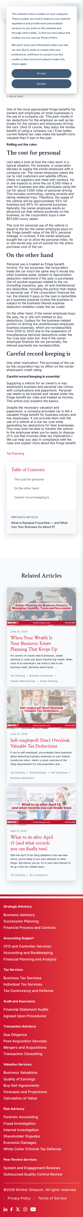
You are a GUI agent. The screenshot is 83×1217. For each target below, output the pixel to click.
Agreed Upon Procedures (24, 1016)
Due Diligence (15, 1035)
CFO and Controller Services (27, 946)
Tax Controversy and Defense (28, 991)
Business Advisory (19, 915)
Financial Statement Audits (25, 1009)
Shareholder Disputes (21, 1136)
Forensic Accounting (20, 1117)
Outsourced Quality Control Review (33, 1174)
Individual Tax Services (22, 984)
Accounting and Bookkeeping (28, 953)
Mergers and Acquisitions (25, 1047)
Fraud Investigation (19, 1123)
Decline (41, 83)
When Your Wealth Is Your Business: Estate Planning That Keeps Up (33, 644)
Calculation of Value (20, 1098)
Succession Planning (21, 921)
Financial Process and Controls (29, 928)
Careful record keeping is (31, 497)
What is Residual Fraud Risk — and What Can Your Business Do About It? (39, 525)
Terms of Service (52, 1198)
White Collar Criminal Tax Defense (32, 1149)
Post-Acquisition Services (25, 1041)
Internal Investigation (21, 1130)
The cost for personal (29, 479)
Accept (41, 73)
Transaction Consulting (22, 1054)
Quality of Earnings (19, 1079)
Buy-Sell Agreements (21, 1085)
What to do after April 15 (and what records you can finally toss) (31, 843)
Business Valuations (20, 1072)
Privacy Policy (19, 1198)
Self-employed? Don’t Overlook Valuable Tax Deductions (40, 743)
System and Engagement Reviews (31, 1168)
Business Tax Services (22, 978)
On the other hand (26, 488)
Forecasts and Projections (25, 1092)
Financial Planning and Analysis (30, 959)
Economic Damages (19, 1143)
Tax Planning (15, 453)
